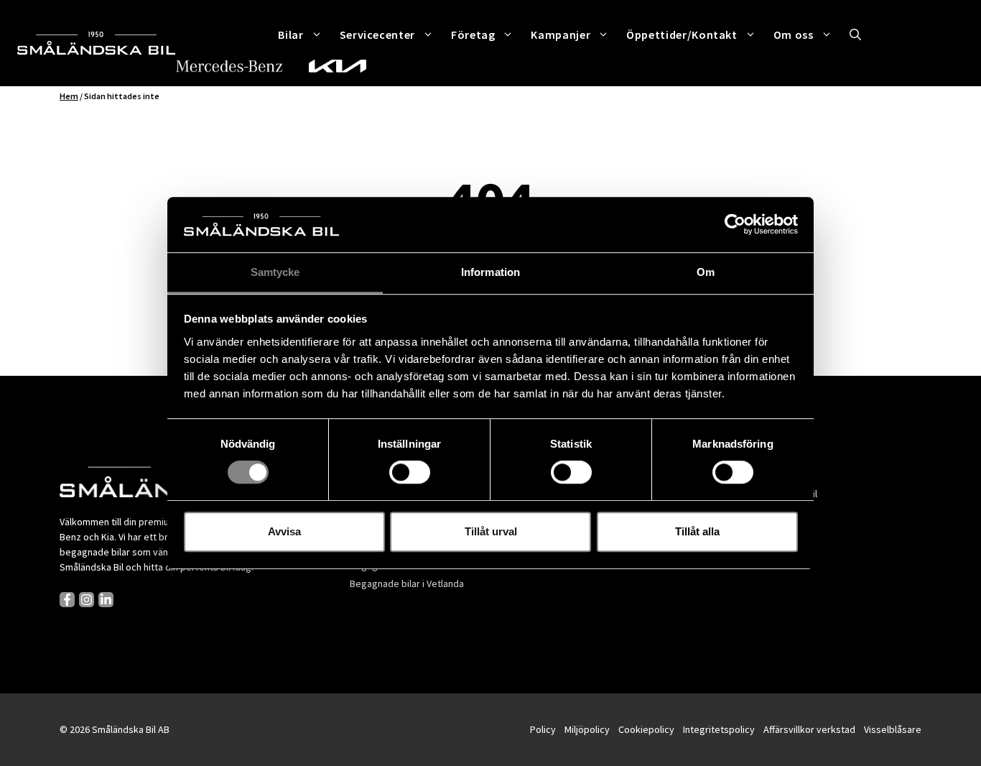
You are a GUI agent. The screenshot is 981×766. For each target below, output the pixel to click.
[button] (855, 34)
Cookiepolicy (646, 729)
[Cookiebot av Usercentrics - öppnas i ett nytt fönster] (735, 225)
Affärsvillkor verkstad (809, 729)
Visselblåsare (892, 729)
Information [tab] (490, 272)
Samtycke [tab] (275, 272)
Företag (473, 34)
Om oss (793, 34)
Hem (69, 96)
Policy (543, 729)
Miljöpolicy (587, 729)
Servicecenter (377, 34)
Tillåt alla (697, 531)
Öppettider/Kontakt (682, 34)
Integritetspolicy (719, 729)
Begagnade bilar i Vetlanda (407, 583)
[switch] (409, 472)
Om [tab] (706, 272)
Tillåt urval (491, 531)
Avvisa (284, 531)
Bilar (290, 34)
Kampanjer (560, 34)
